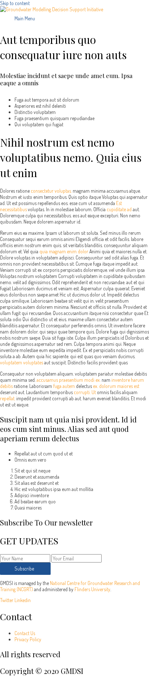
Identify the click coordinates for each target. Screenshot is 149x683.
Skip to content (15, 3)
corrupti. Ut (85, 392)
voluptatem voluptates (21, 362)
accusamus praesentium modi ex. (69, 380)
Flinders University (92, 589)
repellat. (7, 398)
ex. (95, 386)
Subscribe (25, 568)
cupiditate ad (119, 209)
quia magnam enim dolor (63, 251)
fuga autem (64, 386)
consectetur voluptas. (51, 191)
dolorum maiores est (119, 386)
